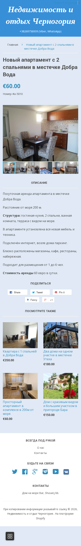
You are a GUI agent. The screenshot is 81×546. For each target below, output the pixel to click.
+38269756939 (29, 31)
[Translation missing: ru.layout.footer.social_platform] (15, 473)
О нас (40, 447)
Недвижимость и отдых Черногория (40, 15)
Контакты (40, 453)
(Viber (42, 31)
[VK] (66, 473)
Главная (12, 44)
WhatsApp (53, 31)
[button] (75, 133)
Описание (39, 183)
